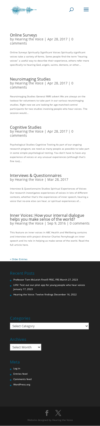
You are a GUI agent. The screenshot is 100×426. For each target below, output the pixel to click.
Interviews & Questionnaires (36, 175)
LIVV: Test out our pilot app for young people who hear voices (49, 285)
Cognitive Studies (26, 127)
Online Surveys (23, 35)
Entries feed (20, 373)
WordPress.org (21, 384)
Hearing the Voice (29, 39)
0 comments (80, 223)
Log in (16, 368)
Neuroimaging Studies (30, 79)
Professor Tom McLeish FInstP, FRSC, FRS (36, 279)
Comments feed (22, 379)
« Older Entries (18, 259)
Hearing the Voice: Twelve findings (33, 294)
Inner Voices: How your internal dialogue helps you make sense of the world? (47, 217)
